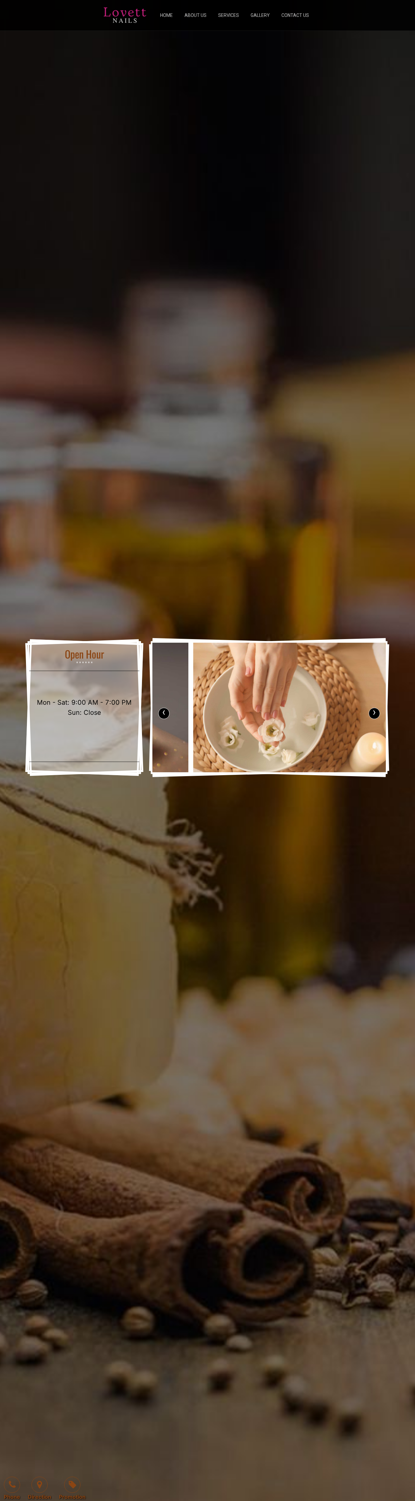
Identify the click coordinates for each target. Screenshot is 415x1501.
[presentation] (164, 713)
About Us (195, 15)
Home (166, 15)
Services (228, 15)
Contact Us (295, 15)
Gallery (260, 15)
